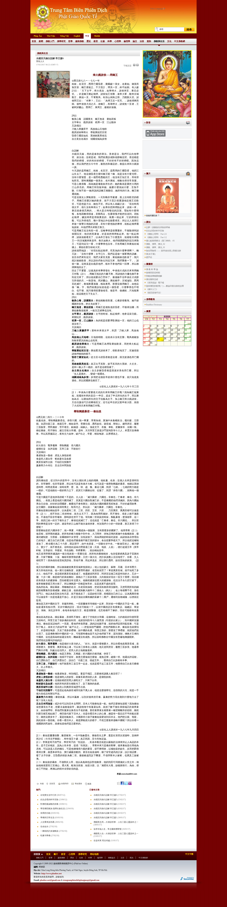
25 (160, 339)
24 (153, 339)
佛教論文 (111, 858)
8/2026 (167, 316)
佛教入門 (50, 41)
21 (180, 335)
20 (174, 335)
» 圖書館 (148, 264)
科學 (110, 41)
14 (180, 331)
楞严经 (149, 257)
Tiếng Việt (64, 36)
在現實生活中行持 (48, 795)
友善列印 (64, 784)
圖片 (56, 854)
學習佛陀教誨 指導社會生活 (52, 808)
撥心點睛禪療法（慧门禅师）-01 (160, 241)
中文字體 (189, 854)
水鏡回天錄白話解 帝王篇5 (105, 799)
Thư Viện (51, 36)
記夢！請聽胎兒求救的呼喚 (158, 227)
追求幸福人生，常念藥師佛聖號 (107, 829)
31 (153, 343)
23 (146, 339)
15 (187, 331)
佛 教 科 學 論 (152, 269)
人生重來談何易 (47, 822)
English (77, 36)
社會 (103, 41)
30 (146, 343)
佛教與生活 (159, 41)
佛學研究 (61, 41)
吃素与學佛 (45, 835)
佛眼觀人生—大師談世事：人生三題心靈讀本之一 (116, 833)
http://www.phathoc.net (51, 873)
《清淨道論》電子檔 (155, 283)
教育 (96, 41)
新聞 (41, 41)
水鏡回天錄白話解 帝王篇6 (105, 795)
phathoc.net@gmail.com (50, 880)
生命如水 (44, 826)
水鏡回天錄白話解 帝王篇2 (105, 813)
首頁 (34, 41)
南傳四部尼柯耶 (153, 273)
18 (160, 335)
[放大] (137, 65)
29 (187, 339)
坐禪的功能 (45, 813)
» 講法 (147, 222)
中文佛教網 (179, 41)
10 (153, 331)
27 (174, 339)
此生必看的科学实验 (49, 799)
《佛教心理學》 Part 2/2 (156, 234)
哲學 (70, 41)
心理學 (117, 41)
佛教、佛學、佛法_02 (155, 244)
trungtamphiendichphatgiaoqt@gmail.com (81, 880)
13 (174, 331)
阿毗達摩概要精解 (154, 276)
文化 (169, 41)
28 (180, 339)
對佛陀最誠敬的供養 (49, 804)
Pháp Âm (38, 36)
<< (149, 316)
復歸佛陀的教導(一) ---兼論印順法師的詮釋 (165, 286)
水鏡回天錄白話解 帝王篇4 (105, 804)
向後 (42, 784)
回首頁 (52, 784)
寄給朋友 (78, 784)
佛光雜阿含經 (152, 279)
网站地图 (94, 854)
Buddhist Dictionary (154, 304)
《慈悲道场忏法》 (154, 293)
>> (185, 316)
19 (167, 335)
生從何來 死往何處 (102, 840)
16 (146, 335)
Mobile (97, 36)
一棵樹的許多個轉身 (49, 831)
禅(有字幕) (150, 254)
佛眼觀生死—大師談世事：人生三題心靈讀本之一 (116, 822)
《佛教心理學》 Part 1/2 (156, 237)
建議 (89, 784)
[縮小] (134, 65)
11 (160, 331)
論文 (135, 41)
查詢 (149, 41)
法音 (142, 41)
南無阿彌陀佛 (151, 216)
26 (167, 339)
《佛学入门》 (152, 289)
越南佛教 (79, 41)
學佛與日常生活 (47, 817)
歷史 (89, 41)
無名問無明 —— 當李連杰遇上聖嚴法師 (163, 251)
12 (167, 331)
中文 (87, 36)
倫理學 (127, 41)
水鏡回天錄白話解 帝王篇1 (105, 817)
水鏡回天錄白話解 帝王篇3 (105, 808)
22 (187, 335)
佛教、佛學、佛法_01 (155, 247)
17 (153, 335)
